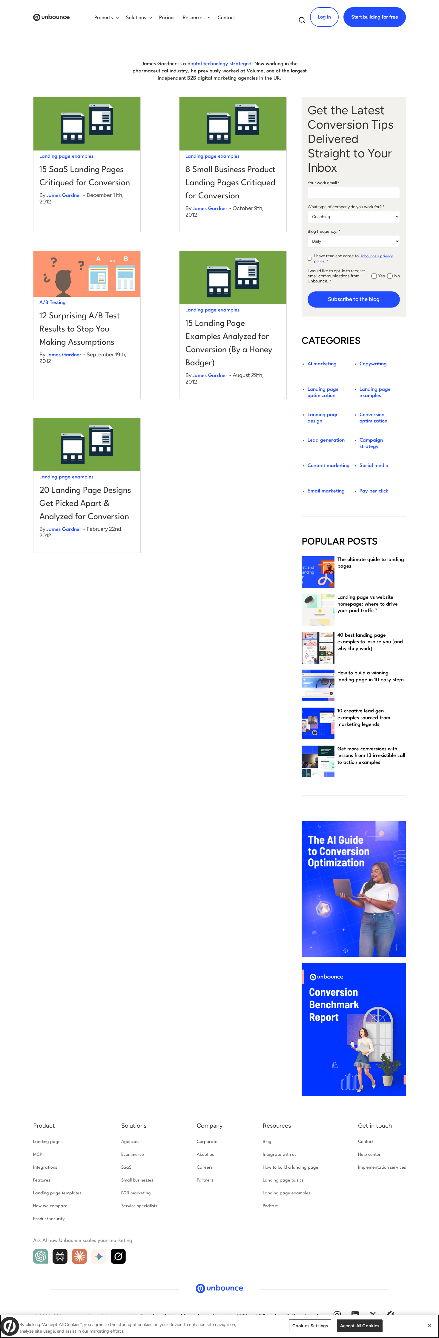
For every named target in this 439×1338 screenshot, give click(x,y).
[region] (219, 1326)
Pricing (166, 17)
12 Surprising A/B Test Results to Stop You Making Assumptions (79, 329)
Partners (205, 1180)
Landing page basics (283, 1180)
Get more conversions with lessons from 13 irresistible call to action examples (371, 755)
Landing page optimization (323, 393)
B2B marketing (136, 1193)
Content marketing (329, 465)
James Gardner (64, 195)
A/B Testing (52, 302)
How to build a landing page (290, 1167)
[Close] (429, 1325)
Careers (205, 1167)
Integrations (45, 1167)
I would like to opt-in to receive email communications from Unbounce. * (336, 276)
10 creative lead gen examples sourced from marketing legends (363, 717)
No (397, 276)
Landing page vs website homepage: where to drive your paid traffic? (367, 604)
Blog (267, 1142)
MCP (37, 1154)
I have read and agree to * (353, 258)
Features (41, 1180)
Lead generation (326, 440)
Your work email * (324, 183)
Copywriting (373, 364)
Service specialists (139, 1206)
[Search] (302, 21)
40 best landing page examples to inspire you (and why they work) (370, 642)
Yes (381, 276)
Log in (324, 17)
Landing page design (323, 418)
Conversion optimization (373, 418)
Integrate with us (279, 1154)
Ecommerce (132, 1154)
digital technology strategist (219, 63)
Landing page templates (57, 1193)
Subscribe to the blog (354, 299)
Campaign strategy (371, 443)
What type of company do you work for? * (346, 206)
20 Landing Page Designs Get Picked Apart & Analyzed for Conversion (85, 503)
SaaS (126, 1167)
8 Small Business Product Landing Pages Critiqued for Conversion (230, 183)
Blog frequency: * (324, 231)
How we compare (50, 1206)
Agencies (130, 1142)
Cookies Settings (310, 1325)
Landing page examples (66, 156)
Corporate (207, 1142)
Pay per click (374, 491)
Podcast (270, 1206)
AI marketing (322, 364)
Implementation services (382, 1167)
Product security (49, 1219)
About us (205, 1154)
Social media (374, 465)
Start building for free (374, 17)
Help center (369, 1154)
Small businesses (137, 1180)
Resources (277, 1125)
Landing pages (47, 1142)
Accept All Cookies (360, 1325)
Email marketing (326, 491)
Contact (226, 17)
